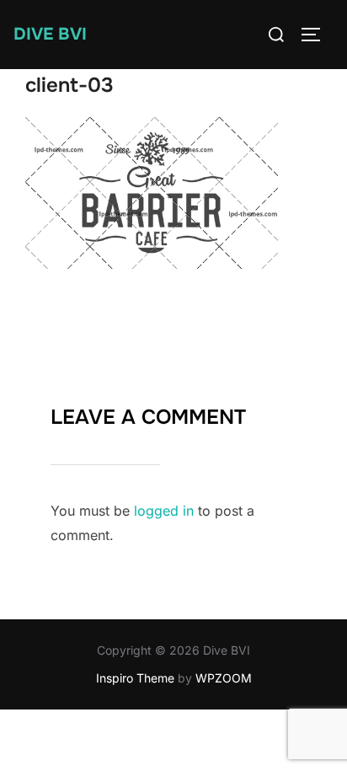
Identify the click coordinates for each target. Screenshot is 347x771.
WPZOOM (223, 678)
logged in (164, 510)
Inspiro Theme (135, 678)
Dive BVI (50, 34)
